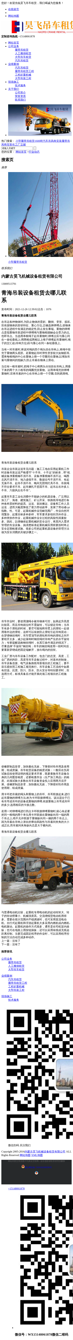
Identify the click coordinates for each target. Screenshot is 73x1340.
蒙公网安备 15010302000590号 (38, 1167)
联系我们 (20, 99)
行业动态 (34, 151)
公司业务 (13, 46)
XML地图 (37, 1155)
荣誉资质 (20, 96)
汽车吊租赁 (22, 60)
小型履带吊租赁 (25, 140)
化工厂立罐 (19, 144)
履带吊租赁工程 (24, 71)
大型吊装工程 (23, 78)
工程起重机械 (23, 74)
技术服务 (20, 85)
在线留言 (13, 9)
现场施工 (13, 81)
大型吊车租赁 (23, 56)
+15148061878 (16, 1188)
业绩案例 (13, 64)
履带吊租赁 (22, 49)
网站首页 (13, 42)
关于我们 (13, 89)
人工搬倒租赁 (23, 53)
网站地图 (13, 15)
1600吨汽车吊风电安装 (48, 140)
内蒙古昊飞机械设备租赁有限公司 (45, 1151)
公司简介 (20, 92)
